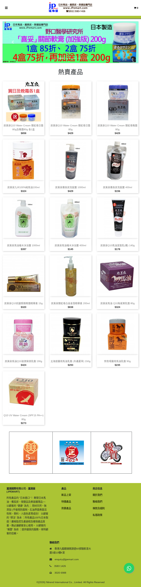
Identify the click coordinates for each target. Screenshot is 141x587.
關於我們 (97, 495)
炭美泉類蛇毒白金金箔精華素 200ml (70, 303)
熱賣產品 (66, 508)
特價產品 (66, 501)
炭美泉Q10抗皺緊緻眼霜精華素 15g (23, 303)
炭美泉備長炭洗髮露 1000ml (70, 187)
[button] (13, 42)
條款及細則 (99, 508)
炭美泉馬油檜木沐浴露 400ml (70, 245)
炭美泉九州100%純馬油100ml (23, 187)
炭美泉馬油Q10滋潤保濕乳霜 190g (23, 361)
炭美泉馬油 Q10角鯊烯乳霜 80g (117, 303)
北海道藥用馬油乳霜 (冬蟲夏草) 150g (70, 361)
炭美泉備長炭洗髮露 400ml (117, 187)
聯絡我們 (97, 501)
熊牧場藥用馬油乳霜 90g (117, 361)
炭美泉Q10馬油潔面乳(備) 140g (117, 245)
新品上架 (66, 495)
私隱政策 (97, 515)
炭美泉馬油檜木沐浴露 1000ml (23, 245)
